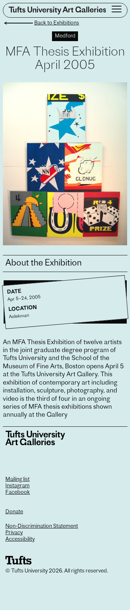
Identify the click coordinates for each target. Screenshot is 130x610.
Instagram (17, 486)
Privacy (14, 533)
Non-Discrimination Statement (41, 526)
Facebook (17, 492)
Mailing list (17, 479)
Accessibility (20, 539)
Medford (65, 36)
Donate (14, 512)
